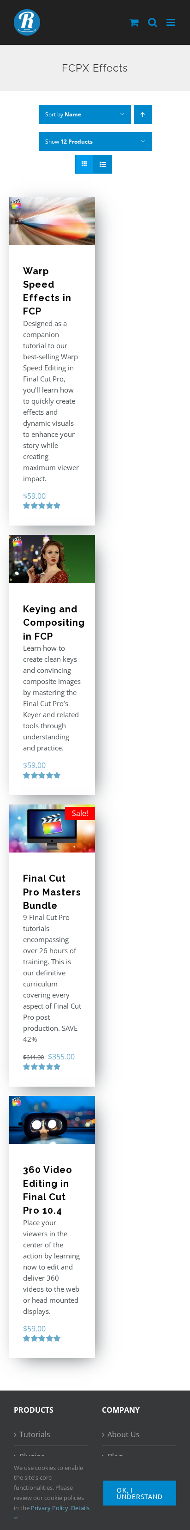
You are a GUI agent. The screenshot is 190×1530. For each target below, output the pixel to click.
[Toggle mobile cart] (134, 22)
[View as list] (103, 164)
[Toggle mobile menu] (171, 22)
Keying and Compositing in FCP (54, 623)
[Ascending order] (143, 114)
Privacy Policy (49, 1508)
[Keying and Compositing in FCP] (52, 559)
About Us (123, 1434)
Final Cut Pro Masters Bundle (52, 892)
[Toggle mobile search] (152, 22)
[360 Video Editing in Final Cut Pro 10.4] (52, 1120)
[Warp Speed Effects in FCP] (52, 221)
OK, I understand (140, 1493)
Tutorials (34, 1434)
